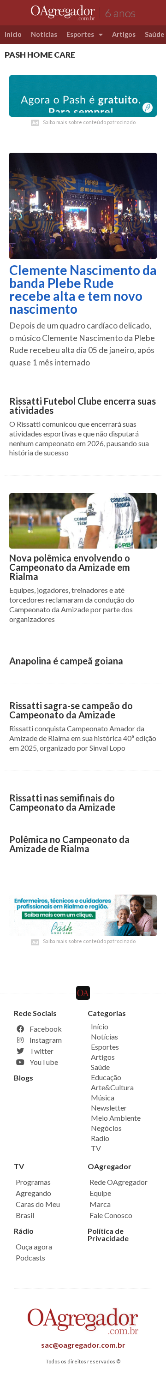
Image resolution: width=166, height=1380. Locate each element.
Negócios (106, 1127)
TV (96, 1148)
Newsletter (109, 1107)
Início (13, 34)
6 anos (120, 12)
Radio (100, 1138)
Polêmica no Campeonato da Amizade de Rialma (69, 844)
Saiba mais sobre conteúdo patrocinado (89, 122)
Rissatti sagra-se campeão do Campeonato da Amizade (71, 710)
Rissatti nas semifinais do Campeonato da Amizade (62, 802)
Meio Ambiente (116, 1117)
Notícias (44, 34)
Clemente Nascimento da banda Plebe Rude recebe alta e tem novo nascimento (83, 289)
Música (102, 1097)
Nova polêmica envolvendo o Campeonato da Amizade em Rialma (69, 567)
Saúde (100, 1067)
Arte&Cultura (112, 1087)
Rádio (24, 1230)
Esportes (80, 34)
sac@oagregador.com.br (83, 1344)
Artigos (124, 34)
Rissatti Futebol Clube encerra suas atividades (82, 405)
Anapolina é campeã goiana (66, 660)
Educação (106, 1077)
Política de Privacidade (108, 1234)
